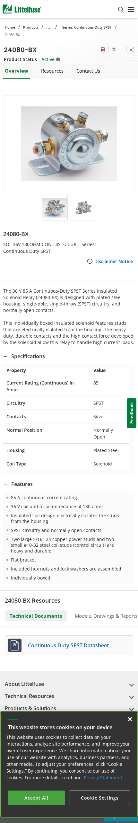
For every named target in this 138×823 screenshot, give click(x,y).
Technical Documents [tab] (36, 616)
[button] (69, 144)
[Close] (130, 719)
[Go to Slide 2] (83, 208)
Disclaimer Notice (113, 261)
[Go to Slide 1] (54, 207)
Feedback (131, 413)
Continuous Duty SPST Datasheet (68, 645)
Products (30, 27)
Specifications (28, 356)
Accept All (36, 798)
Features (22, 484)
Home (10, 27)
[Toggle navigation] (131, 8)
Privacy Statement (103, 777)
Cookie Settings (100, 798)
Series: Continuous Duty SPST (87, 27)
